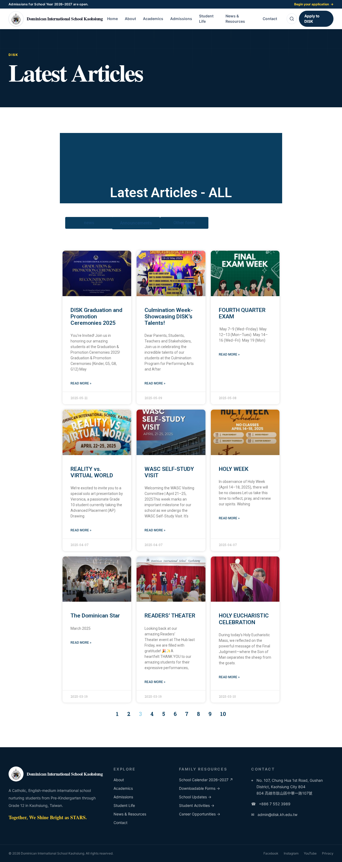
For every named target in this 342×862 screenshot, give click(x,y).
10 (223, 713)
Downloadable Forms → (199, 788)
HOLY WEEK (233, 469)
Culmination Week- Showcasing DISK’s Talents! (169, 316)
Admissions (181, 18)
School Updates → (195, 797)
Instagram (291, 853)
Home (112, 18)
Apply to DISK (312, 19)
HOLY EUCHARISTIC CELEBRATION (244, 618)
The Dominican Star (95, 615)
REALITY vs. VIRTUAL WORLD (92, 472)
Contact (270, 18)
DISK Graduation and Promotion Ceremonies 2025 (96, 316)
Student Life (206, 19)
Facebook (270, 853)
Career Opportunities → (199, 814)
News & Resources (235, 19)
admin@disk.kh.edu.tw (274, 814)
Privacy (327, 853)
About (130, 18)
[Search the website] (292, 18)
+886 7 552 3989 (270, 804)
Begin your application (313, 4)
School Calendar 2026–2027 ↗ (206, 779)
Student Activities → (196, 805)
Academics (153, 18)
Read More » (81, 383)
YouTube (310, 853)
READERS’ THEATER (170, 615)
